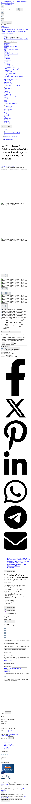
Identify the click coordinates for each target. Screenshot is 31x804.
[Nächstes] (6, 275)
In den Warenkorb (5, 346)
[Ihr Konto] (2, 19)
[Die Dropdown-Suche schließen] (21, 9)
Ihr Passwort (7, 666)
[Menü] (2, 6)
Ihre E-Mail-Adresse (10, 663)
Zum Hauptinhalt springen (8, 1)
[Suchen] (18, 9)
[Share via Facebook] (15, 395)
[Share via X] (15, 419)
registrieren (6, 27)
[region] (14, 242)
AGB (5, 741)
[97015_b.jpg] (14, 168)
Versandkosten (4, 784)
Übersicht (3, 29)
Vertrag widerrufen (5, 735)
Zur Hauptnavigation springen (14, 2)
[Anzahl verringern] (3, 343)
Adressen (18, 29)
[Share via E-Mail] (15, 552)
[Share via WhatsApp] (15, 504)
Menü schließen (7, 23)
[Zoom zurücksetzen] (6, 293)
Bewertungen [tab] (11, 567)
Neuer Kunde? (8, 660)
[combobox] (8, 10)
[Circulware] (7, 612)
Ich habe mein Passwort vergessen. (13, 668)
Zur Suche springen (20, 1)
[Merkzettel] (2, 17)
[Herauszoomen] (2, 293)
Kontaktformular (13, 734)
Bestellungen (24, 29)
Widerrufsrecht (8, 744)
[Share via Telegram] (15, 528)
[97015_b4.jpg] (14, 239)
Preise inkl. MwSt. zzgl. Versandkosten (10, 331)
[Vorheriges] (2, 275)
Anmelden (3, 26)
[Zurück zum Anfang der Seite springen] (2, 792)
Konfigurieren (18, 799)
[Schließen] (1, 291)
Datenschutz (7, 747)
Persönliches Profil (11, 29)
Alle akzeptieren (5, 801)
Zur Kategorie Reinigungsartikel (12, 85)
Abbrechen (7, 671)
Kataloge (6, 748)
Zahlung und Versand (9, 745)
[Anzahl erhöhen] (12, 343)
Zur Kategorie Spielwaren (11, 103)
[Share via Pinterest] (15, 450)
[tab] (18, 560)
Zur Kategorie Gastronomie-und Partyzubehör (16, 39)
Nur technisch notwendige (7, 799)
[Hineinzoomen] (9, 293)
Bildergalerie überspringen (7, 166)
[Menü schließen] (4, 87)
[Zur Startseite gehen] (6, 4)
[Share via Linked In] (15, 477)
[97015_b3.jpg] (14, 204)
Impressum (7, 742)
